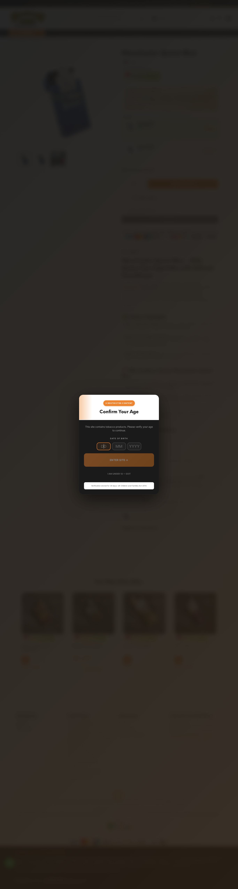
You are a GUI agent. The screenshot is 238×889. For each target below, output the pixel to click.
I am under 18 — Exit (119, 473)
